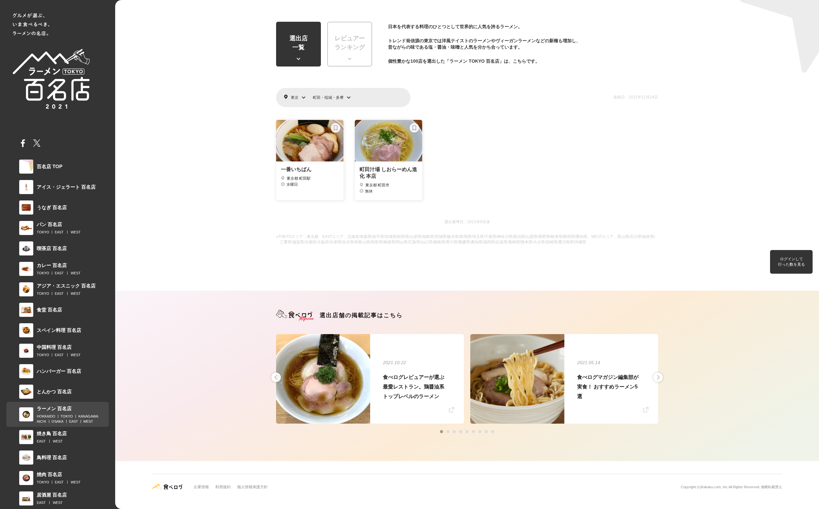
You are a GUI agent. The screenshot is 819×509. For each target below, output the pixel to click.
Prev (276, 377)
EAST (59, 232)
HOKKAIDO (46, 416)
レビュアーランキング (350, 43)
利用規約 (223, 487)
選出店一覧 (299, 43)
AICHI (41, 421)
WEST (76, 232)
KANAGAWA (88, 416)
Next (658, 377)
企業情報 (201, 487)
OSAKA (57, 421)
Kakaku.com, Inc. (714, 487)
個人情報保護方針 (252, 487)
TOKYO (43, 232)
